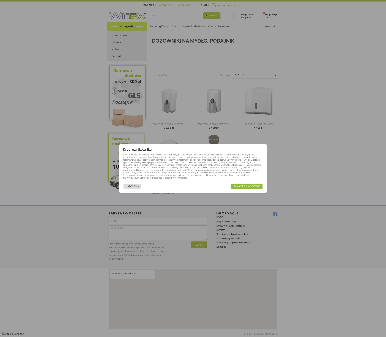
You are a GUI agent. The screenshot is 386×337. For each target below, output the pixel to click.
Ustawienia (132, 186)
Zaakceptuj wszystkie (247, 186)
